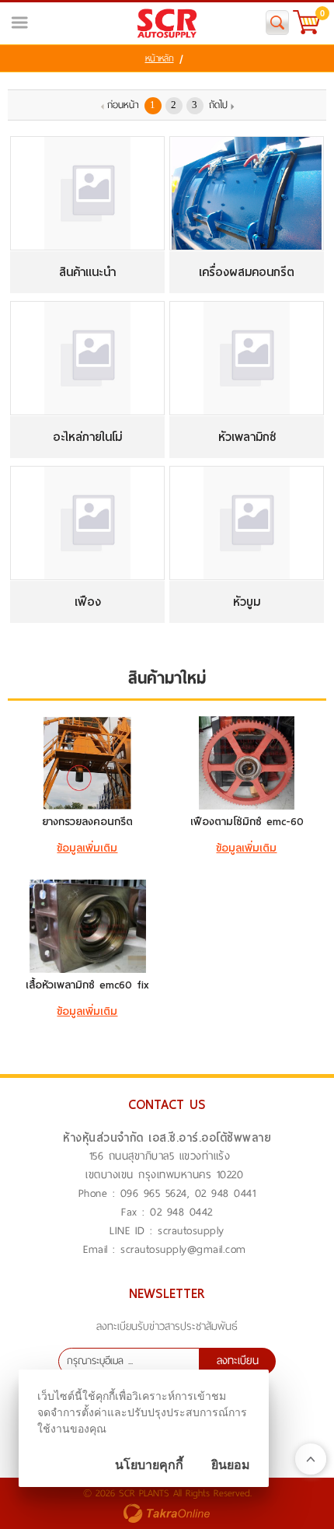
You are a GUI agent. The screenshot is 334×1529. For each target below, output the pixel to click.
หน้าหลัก (159, 58)
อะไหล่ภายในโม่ (87, 437)
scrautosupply (191, 1230)
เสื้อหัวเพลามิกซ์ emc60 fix (87, 985)
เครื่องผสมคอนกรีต (246, 272)
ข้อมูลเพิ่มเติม (87, 848)
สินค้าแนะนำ (87, 272)
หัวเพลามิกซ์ (247, 437)
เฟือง (88, 602)
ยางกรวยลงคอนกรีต (87, 822)
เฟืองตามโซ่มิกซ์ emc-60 (247, 822)
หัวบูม (246, 602)
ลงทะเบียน (238, 1360)
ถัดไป (218, 105)
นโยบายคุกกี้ (149, 1464)
